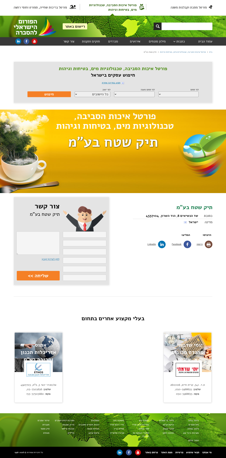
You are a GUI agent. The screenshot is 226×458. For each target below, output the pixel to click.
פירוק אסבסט (68, 424)
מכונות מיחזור (67, 428)
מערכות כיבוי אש (191, 433)
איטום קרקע (93, 433)
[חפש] (158, 26)
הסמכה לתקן (168, 433)
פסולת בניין (119, 428)
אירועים (135, 41)
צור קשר (68, 41)
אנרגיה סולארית (117, 433)
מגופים (46, 433)
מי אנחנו (207, 452)
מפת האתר (166, 452)
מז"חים (71, 433)
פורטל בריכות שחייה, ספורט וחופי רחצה (40, 7)
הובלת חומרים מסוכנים (89, 424)
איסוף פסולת (193, 428)
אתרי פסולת (144, 428)
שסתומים (95, 420)
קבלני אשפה (168, 428)
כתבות (180, 41)
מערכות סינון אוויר (140, 424)
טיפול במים (193, 420)
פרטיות (179, 452)
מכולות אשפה (93, 428)
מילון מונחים (157, 41)
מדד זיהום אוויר (117, 424)
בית (210, 52)
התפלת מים (144, 420)
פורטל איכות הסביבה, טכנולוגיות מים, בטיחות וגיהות (113, 7)
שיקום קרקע (168, 424)
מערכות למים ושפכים (64, 420)
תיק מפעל (45, 428)
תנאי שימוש (192, 452)
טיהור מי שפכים (166, 420)
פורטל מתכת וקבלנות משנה (189, 7)
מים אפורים (194, 424)
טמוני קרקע (193, 440)
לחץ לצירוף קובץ (50, 259)
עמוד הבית (205, 41)
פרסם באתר (151, 452)
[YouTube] (34, 41)
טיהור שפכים (43, 420)
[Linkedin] (18, 41)
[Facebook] (26, 41)
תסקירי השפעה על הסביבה (141, 434)
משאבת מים (118, 420)
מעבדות (45, 424)
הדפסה (200, 244)
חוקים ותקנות (91, 41)
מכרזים (113, 41)
